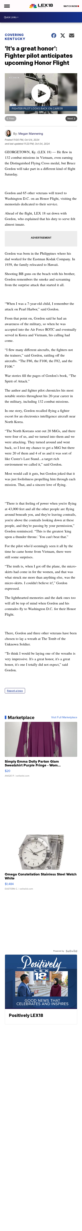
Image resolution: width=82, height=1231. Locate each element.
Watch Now (70, 6)
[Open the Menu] (6, 6)
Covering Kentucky (15, 37)
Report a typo (15, 690)
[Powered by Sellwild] (71, 951)
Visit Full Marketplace (64, 717)
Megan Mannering (30, 133)
